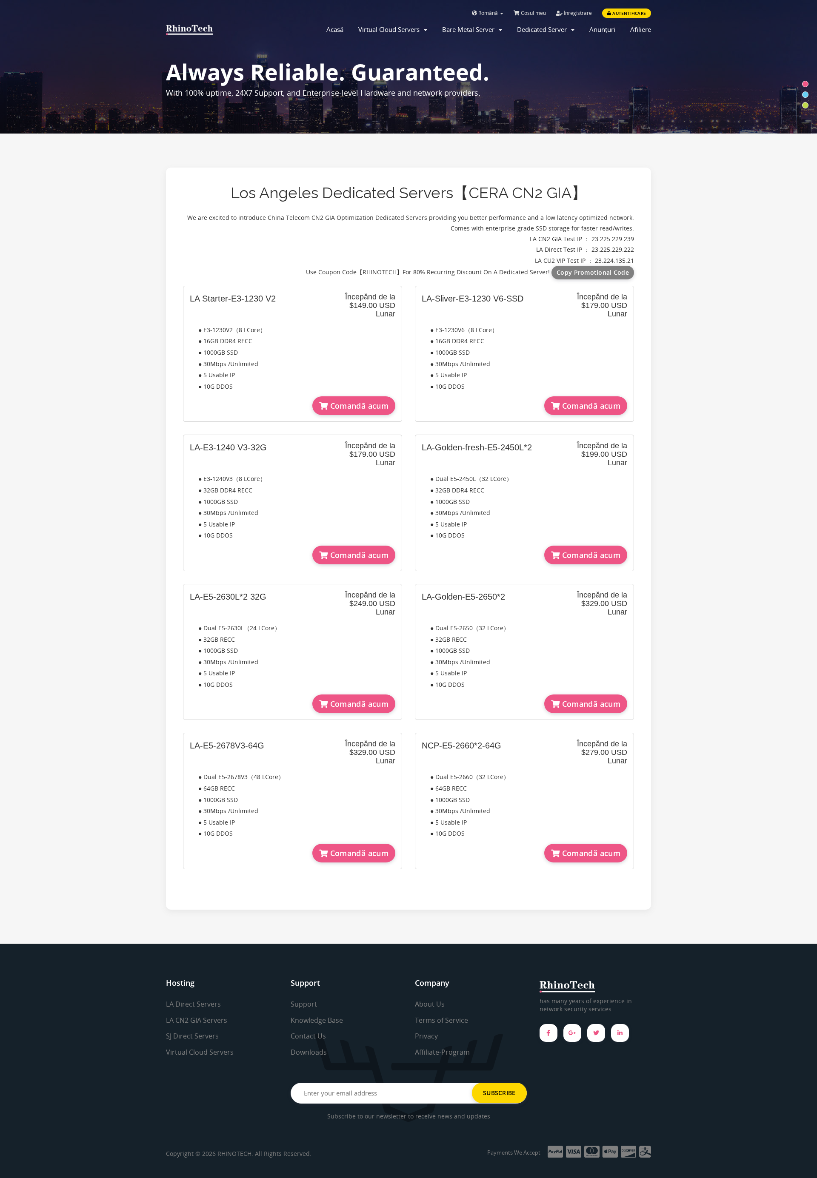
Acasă (334, 29)
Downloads (309, 1052)
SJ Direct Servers (192, 1036)
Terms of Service (441, 1020)
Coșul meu (533, 13)
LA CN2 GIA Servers (196, 1020)
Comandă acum (358, 406)
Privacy (426, 1036)
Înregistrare (577, 13)
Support (304, 1004)
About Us (430, 1004)
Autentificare (628, 13)
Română (488, 13)
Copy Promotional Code (593, 272)
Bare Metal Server (470, 29)
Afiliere (640, 29)
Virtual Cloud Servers (390, 29)
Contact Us (308, 1036)
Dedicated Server (543, 29)
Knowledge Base (317, 1020)
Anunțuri (602, 29)
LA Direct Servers (193, 1004)
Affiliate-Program (442, 1052)
